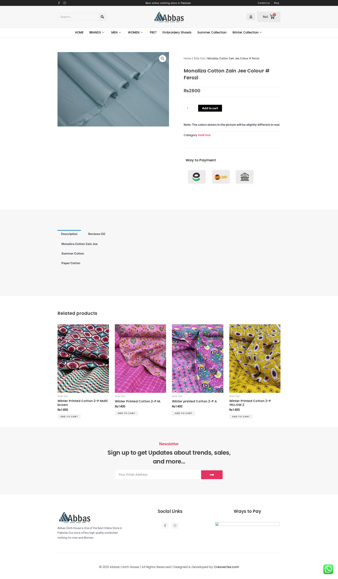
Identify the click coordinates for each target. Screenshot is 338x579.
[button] (162, 58)
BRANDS (95, 32)
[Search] (102, 17)
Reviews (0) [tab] (96, 234)
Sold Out (199, 58)
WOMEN (133, 32)
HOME (79, 32)
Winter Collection (245, 32)
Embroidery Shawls (177, 32)
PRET (153, 32)
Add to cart (210, 108)
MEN (114, 32)
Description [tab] (69, 234)
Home (187, 58)
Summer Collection (212, 32)
